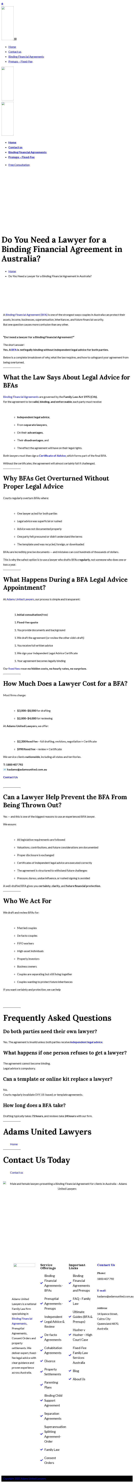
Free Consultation (19, 164)
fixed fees (14, 668)
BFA (14, 349)
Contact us (14, 51)
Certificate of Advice (52, 455)
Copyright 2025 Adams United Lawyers (24, 1478)
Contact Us (10, 777)
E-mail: (101, 1290)
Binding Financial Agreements (26, 56)
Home (12, 46)
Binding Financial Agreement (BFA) (26, 314)
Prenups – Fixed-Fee (20, 61)
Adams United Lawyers (20, 599)
